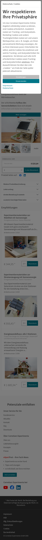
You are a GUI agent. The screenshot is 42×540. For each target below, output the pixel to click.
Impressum (7, 85)
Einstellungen (21, 77)
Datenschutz (8, 88)
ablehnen (26, 62)
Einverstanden (21, 81)
